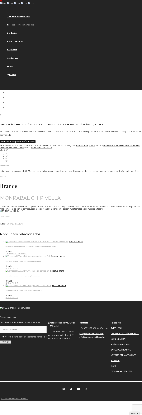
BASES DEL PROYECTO (121, 350)
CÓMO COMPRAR (118, 339)
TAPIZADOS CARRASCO (16, 254)
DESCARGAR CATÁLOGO (122, 371)
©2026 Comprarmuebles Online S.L (14, 399)
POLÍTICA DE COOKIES (120, 344)
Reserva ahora (76, 241)
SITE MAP (115, 360)
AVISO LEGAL (116, 328)
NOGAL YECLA (12, 268)
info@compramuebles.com (91, 333)
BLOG (113, 366)
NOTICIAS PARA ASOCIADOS (123, 355)
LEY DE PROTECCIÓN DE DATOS (125, 333)
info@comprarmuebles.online (92, 337)
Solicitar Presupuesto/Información (18, 141)
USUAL (10, 224)
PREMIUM (18, 224)
